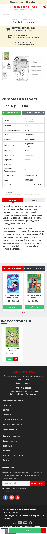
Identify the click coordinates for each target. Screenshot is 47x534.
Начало (15, 19)
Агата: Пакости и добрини (34, 296)
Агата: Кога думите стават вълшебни (13, 296)
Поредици (24, 19)
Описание (12, 200)
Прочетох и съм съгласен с (15, 490)
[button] (17, 68)
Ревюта (34, 200)
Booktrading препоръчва (13, 268)
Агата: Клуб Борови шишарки (13, 349)
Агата (33, 19)
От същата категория (34, 268)
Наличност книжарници (35, 113)
